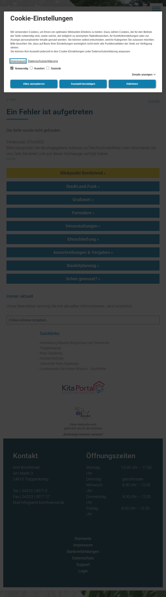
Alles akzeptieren (34, 83)
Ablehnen (132, 83)
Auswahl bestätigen (83, 83)
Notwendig (21, 68)
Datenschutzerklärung (43, 61)
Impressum (18, 61)
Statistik (55, 68)
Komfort (39, 68)
